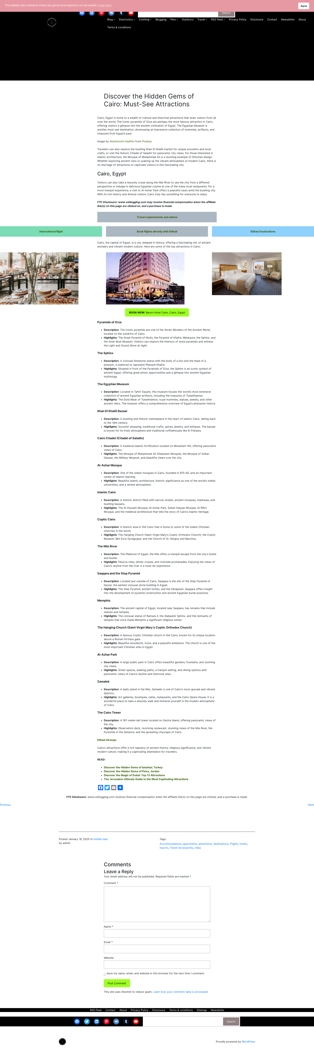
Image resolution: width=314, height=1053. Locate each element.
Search (226, 12)
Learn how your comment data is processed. (180, 991)
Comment (111, 883)
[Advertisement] (157, 56)
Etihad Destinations (263, 231)
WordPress (248, 1041)
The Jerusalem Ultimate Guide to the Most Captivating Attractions (146, 779)
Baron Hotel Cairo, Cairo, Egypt (157, 312)
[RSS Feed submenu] (224, 19)
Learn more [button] (105, 5)
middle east (100, 839)
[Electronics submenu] (134, 19)
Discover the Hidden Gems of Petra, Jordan (131, 771)
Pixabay (147, 141)
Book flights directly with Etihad (157, 231)
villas (198, 847)
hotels (243, 843)
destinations (220, 843)
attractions (205, 843)
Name (108, 926)
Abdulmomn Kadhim (122, 141)
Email (108, 942)
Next (311, 804)
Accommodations (170, 843)
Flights (234, 843)
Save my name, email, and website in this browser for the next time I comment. (156, 973)
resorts (164, 847)
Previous (5, 804)
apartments (190, 843)
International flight (51, 231)
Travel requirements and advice (157, 217)
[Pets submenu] (177, 19)
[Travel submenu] (206, 19)
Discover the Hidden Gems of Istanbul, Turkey (133, 767)
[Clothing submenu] (151, 19)
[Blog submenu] (114, 19)
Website (109, 957)
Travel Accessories (181, 847)
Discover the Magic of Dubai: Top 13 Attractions (134, 775)
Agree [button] (304, 6)
